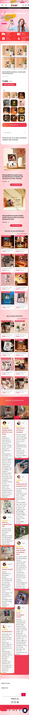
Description (4, 181)
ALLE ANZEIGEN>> (22, 233)
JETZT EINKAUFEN (16, 184)
